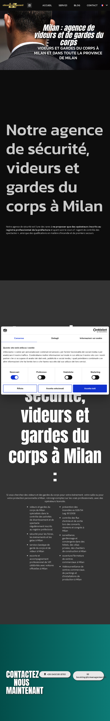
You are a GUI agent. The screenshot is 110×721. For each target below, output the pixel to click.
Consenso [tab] (19, 338)
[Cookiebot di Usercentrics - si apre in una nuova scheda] (95, 330)
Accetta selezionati (55, 388)
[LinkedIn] (29, 5)
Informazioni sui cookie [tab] (91, 338)
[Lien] (13, 5)
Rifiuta (20, 388)
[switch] (41, 377)
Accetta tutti (90, 388)
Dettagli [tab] (55, 338)
